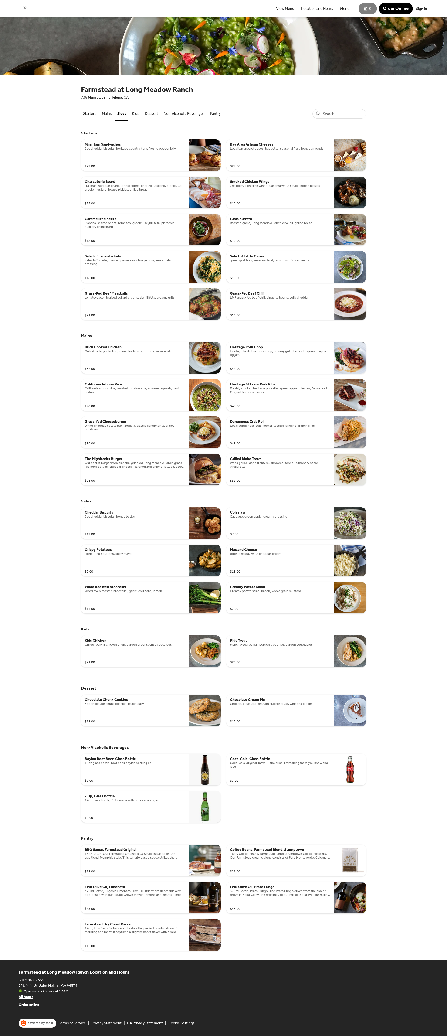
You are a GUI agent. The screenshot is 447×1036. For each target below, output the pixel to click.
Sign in (421, 9)
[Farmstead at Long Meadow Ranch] (25, 8)
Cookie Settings (181, 1023)
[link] (89, 113)
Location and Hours (317, 8)
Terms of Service (72, 1023)
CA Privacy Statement (145, 1023)
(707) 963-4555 (31, 980)
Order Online (396, 8)
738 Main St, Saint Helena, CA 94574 (48, 985)
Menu (344, 8)
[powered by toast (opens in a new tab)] (37, 1023)
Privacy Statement (106, 1023)
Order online (29, 1004)
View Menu (285, 8)
